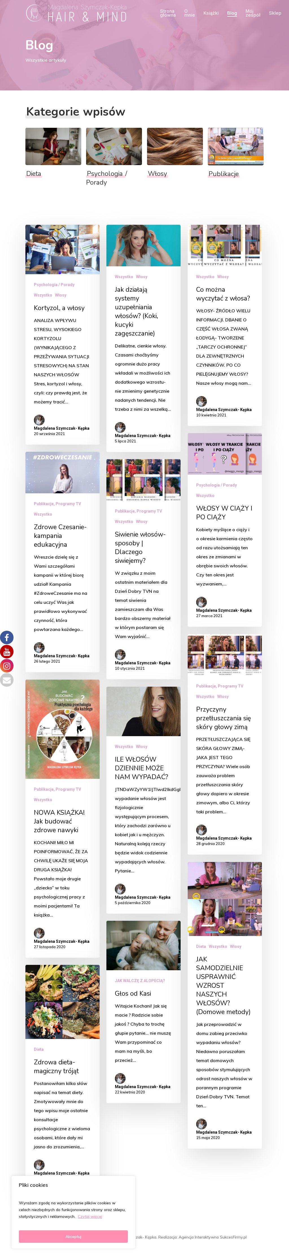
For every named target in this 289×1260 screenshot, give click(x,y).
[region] (73, 1212)
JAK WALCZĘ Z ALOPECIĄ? (140, 980)
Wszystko (43, 295)
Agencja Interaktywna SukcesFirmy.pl (213, 1237)
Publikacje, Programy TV (57, 504)
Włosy (60, 295)
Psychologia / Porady (54, 284)
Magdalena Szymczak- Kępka (61, 428)
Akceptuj (73, 1236)
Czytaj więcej (90, 1216)
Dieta (201, 946)
